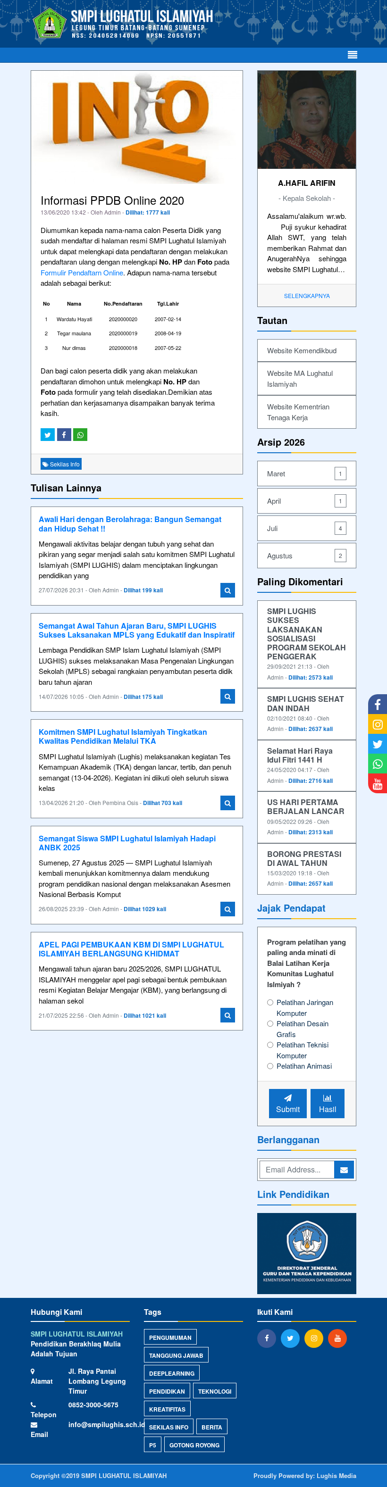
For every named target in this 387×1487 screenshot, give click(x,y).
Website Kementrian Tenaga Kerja (298, 411)
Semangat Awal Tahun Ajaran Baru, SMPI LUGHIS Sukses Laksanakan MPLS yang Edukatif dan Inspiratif (137, 630)
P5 (152, 1445)
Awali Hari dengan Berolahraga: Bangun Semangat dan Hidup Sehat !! (130, 523)
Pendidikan (167, 1391)
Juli (304, 528)
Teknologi (214, 1391)
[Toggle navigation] (352, 55)
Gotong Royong (194, 1445)
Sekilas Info (168, 1427)
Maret (304, 473)
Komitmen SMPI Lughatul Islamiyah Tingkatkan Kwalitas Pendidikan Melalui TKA (123, 736)
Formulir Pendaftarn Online (82, 272)
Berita (212, 1427)
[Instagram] (316, 1338)
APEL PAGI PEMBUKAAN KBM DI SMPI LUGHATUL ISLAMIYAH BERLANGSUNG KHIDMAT (131, 949)
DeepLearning (171, 1373)
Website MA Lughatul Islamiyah (300, 378)
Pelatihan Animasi (304, 1066)
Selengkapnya (307, 295)
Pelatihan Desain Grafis (302, 1028)
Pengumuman (170, 1337)
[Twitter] (292, 1338)
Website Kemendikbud (302, 350)
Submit (288, 1109)
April (304, 501)
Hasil (328, 1109)
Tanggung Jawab (176, 1355)
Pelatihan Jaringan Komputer (305, 1007)
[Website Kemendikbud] (306, 1254)
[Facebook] (269, 1338)
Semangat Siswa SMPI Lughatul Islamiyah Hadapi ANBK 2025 (127, 843)
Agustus (304, 555)
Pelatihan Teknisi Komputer (302, 1049)
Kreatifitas (167, 1409)
